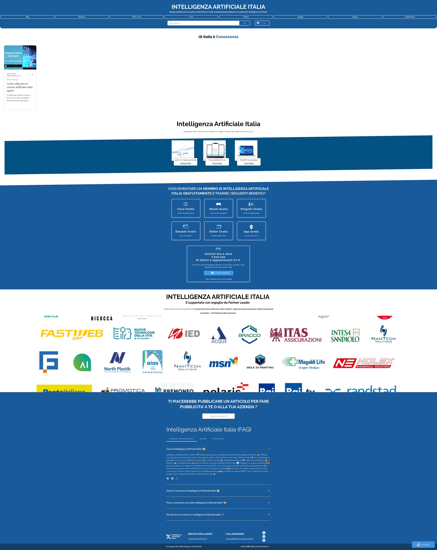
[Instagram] (263, 536)
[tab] (181, 439)
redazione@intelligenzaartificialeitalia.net (254, 546)
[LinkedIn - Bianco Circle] (263, 532)
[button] (167, 478)
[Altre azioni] (33, 74)
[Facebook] (263, 540)
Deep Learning (12, 80)
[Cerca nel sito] (244, 23)
